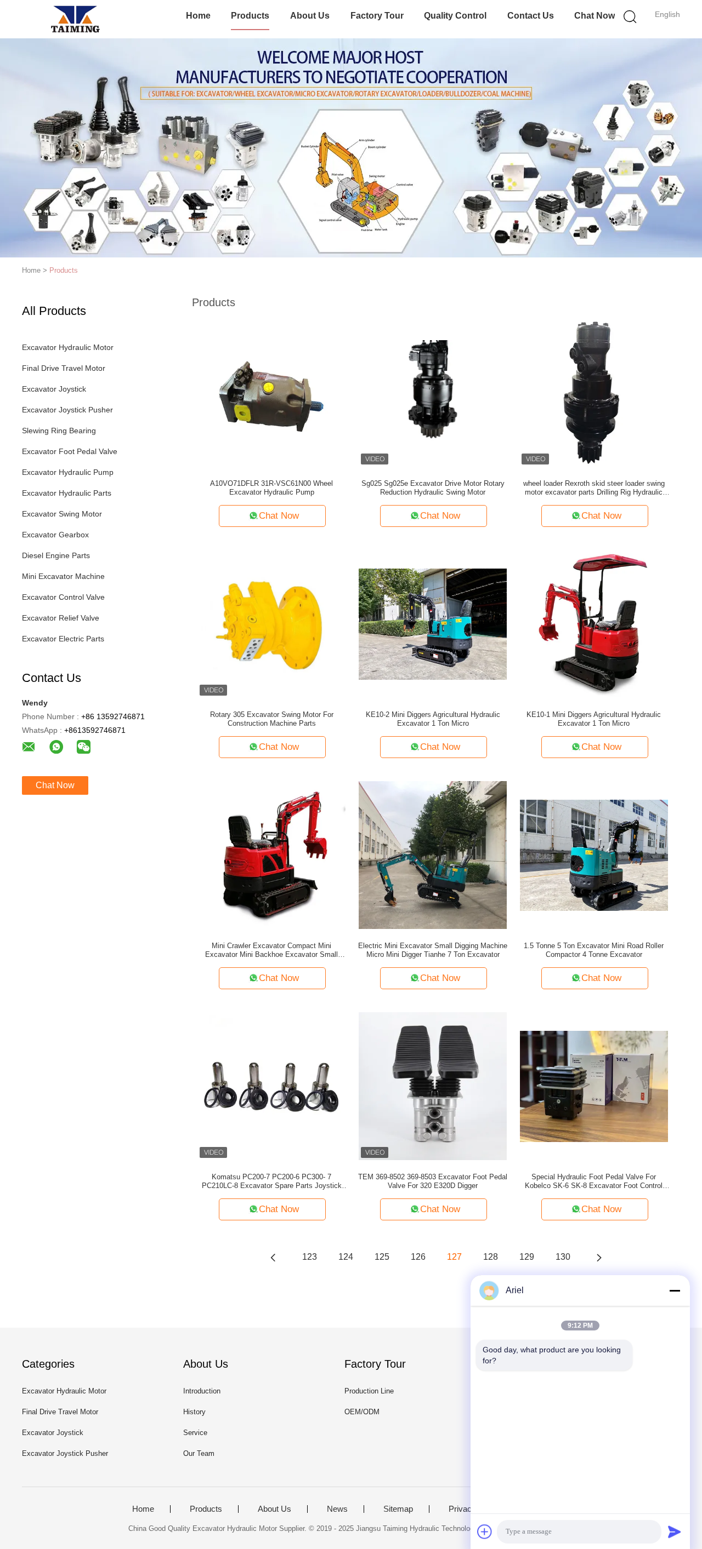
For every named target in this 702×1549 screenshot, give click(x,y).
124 (345, 1256)
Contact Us (530, 15)
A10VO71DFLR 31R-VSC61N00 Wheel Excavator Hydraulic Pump (271, 487)
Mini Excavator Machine (63, 576)
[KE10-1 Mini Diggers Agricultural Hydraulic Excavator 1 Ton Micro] (594, 623)
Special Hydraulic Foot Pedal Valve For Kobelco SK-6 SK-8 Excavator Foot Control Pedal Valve (594, 1181)
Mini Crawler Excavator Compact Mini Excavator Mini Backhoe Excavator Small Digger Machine (271, 950)
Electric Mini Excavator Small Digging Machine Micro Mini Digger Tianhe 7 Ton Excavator (432, 950)
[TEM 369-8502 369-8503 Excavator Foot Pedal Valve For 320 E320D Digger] (433, 1085)
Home (198, 15)
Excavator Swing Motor (62, 513)
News (337, 1509)
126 (418, 1256)
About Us (310, 15)
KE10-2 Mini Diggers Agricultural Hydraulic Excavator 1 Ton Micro (433, 718)
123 (309, 1256)
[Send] (674, 1531)
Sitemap (398, 1509)
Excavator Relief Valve (60, 617)
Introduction (201, 1391)
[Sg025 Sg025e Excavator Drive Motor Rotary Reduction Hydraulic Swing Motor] (433, 392)
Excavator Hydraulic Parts (66, 493)
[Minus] (674, 1290)
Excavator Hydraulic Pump (68, 472)
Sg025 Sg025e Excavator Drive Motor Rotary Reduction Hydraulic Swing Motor (433, 487)
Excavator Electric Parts (63, 638)
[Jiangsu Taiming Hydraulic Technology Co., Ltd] (75, 19)
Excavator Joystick (54, 389)
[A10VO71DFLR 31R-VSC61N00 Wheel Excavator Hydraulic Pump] (271, 392)
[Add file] (484, 1531)
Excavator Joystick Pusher (67, 409)
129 (526, 1256)
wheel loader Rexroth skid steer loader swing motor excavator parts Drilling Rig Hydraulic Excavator (594, 488)
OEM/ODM (362, 1412)
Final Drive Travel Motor (63, 368)
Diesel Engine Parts (56, 555)
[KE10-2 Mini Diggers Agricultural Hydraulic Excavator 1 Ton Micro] (433, 623)
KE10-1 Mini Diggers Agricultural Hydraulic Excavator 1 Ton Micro (593, 718)
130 (563, 1256)
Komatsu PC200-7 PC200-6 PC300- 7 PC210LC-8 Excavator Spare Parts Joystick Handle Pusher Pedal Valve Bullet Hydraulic (272, 1181)
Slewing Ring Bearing (59, 430)
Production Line (369, 1391)
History (194, 1412)
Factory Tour (377, 15)
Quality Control (455, 15)
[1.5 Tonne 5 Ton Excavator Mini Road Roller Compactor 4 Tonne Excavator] (594, 854)
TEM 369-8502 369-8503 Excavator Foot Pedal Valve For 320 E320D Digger (432, 1181)
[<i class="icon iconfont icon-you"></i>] (599, 1257)
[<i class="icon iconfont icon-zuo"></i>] (273, 1257)
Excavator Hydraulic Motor (68, 347)
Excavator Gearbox (55, 534)
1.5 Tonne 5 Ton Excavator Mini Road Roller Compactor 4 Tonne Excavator (594, 950)
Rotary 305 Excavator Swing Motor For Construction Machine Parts (271, 718)
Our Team (198, 1453)
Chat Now (594, 15)
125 (382, 1256)
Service (195, 1432)
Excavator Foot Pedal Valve (69, 451)
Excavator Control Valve (63, 597)
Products (250, 15)
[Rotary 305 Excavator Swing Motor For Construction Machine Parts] (271, 623)
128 (490, 1256)
